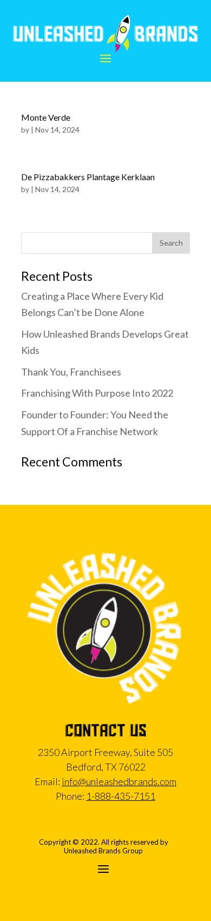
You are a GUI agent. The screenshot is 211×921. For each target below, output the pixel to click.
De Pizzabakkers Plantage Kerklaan (88, 177)
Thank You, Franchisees (71, 372)
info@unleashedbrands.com (119, 781)
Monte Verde (45, 117)
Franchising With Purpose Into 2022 (97, 393)
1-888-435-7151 (120, 796)
